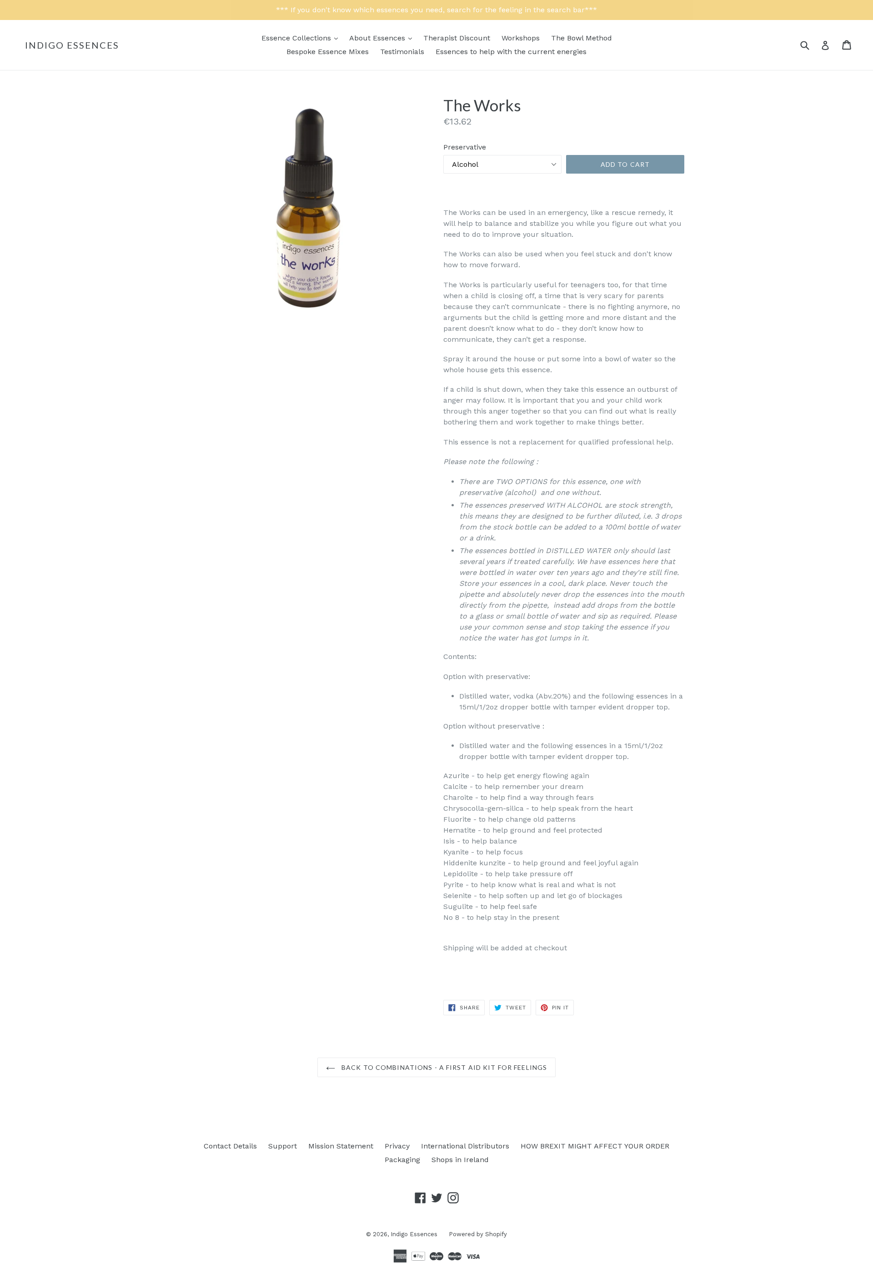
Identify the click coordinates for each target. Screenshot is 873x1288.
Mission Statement (340, 1146)
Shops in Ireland (460, 1159)
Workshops (521, 38)
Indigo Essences (72, 45)
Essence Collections (301, 37)
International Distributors (465, 1146)
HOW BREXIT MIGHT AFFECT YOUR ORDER (595, 1146)
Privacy (397, 1146)
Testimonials (402, 51)
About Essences (382, 37)
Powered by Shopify (478, 1234)
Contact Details (230, 1146)
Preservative (464, 147)
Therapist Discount (456, 38)
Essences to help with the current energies (511, 51)
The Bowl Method (581, 38)
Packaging (402, 1159)
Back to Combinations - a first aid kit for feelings (443, 1067)
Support (282, 1146)
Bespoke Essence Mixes (327, 51)
